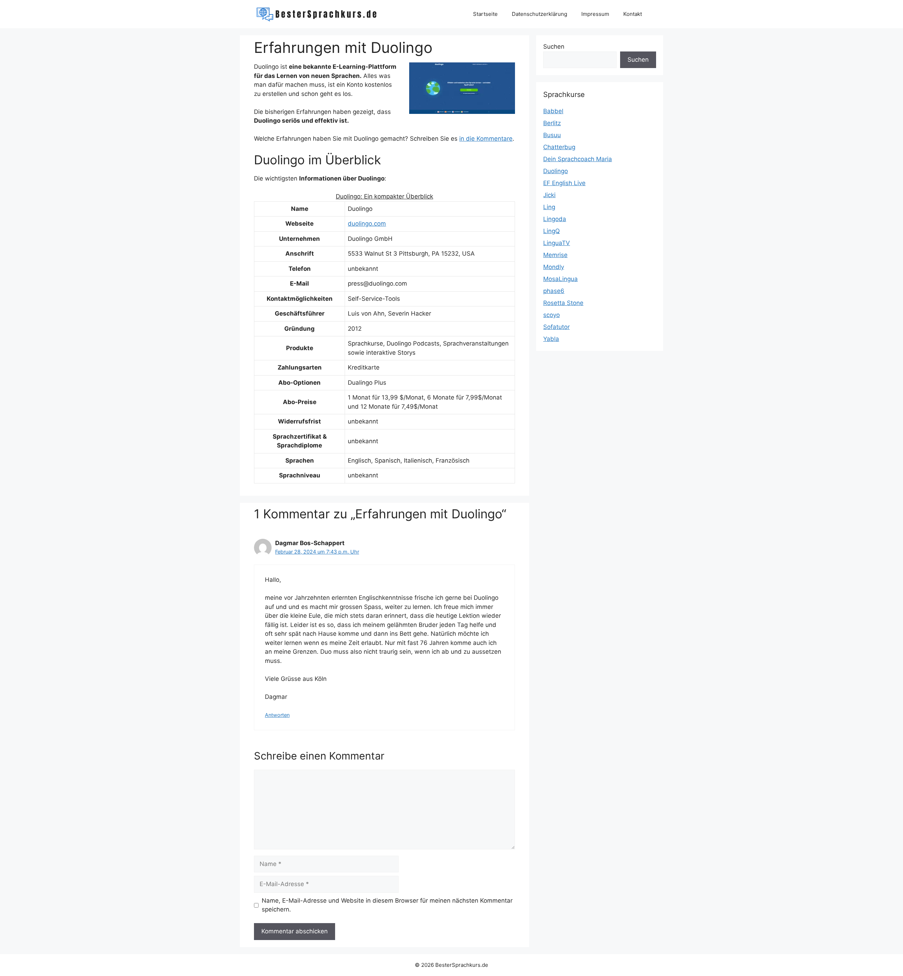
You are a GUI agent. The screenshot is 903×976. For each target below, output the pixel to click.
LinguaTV (556, 242)
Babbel (553, 111)
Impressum (595, 14)
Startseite (485, 14)
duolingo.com (367, 223)
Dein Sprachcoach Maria (577, 159)
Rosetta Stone (563, 302)
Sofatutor (556, 326)
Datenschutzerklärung (539, 14)
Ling (549, 207)
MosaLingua (560, 278)
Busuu (552, 135)
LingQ (551, 230)
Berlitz (552, 123)
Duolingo (555, 171)
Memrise (555, 254)
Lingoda (554, 218)
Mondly (553, 266)
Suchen (553, 46)
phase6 (553, 290)
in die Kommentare (486, 138)
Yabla (551, 338)
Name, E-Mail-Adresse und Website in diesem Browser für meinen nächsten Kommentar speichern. (387, 905)
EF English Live (564, 183)
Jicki (549, 195)
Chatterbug (559, 147)
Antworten (277, 715)
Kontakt (632, 14)
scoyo (551, 314)
